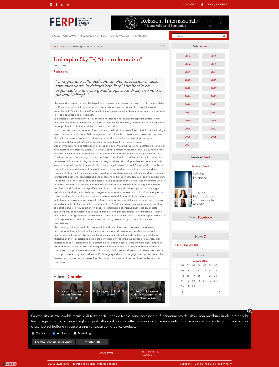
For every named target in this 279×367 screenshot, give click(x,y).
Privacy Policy (224, 363)
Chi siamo (69, 35)
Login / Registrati (217, 4)
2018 (188, 88)
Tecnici (40, 333)
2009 (214, 120)
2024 (188, 64)
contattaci (189, 4)
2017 (214, 88)
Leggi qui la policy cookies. (115, 326)
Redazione (186, 363)
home (56, 35)
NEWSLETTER (140, 35)
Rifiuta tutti (92, 342)
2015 (214, 96)
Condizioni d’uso (204, 363)
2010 (188, 120)
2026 (188, 55)
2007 (214, 128)
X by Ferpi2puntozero (186, 244)
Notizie (196, 166)
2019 (214, 80)
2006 (188, 136)
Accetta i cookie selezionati (53, 342)
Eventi (205, 166)
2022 (188, 72)
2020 (188, 80)
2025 (214, 55)
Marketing (84, 333)
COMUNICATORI (120, 35)
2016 (188, 96)
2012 (188, 112)
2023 (214, 64)
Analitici (62, 333)
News (63, 46)
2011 (214, 112)
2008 (188, 128)
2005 (214, 136)
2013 (214, 104)
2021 (214, 72)
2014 (188, 104)
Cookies (9, 363)
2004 (188, 144)
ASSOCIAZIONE (89, 35)
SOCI (104, 35)
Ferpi (56, 46)
